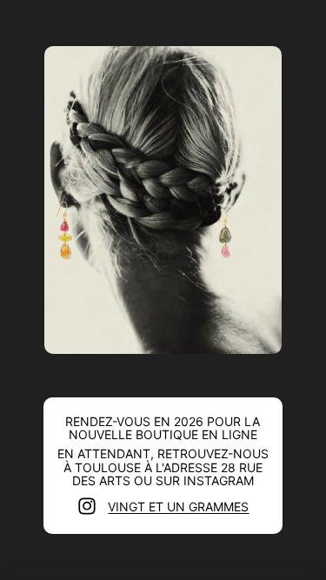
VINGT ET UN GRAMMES (178, 506)
